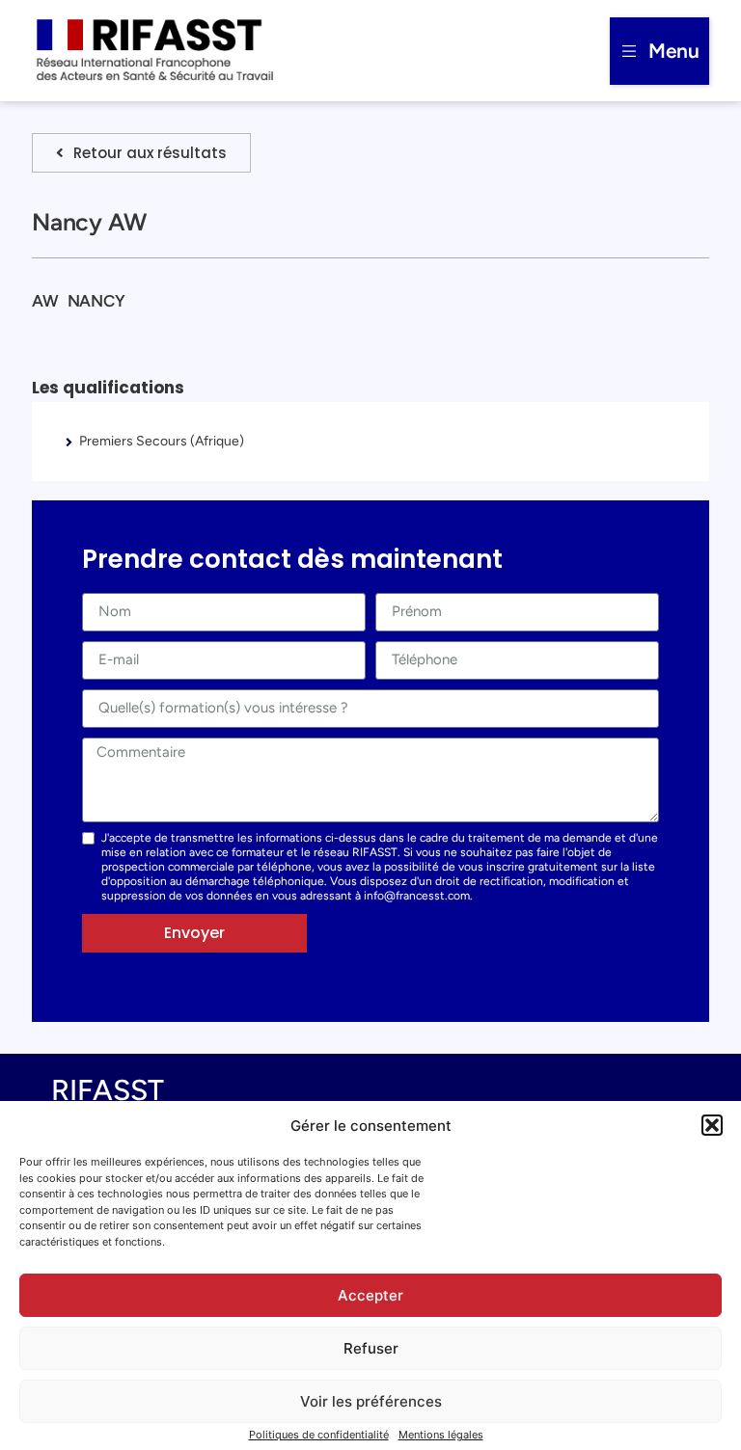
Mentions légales (440, 1434)
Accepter (370, 1295)
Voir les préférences (371, 1401)
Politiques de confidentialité (319, 1434)
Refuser (370, 1348)
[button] (712, 1125)
